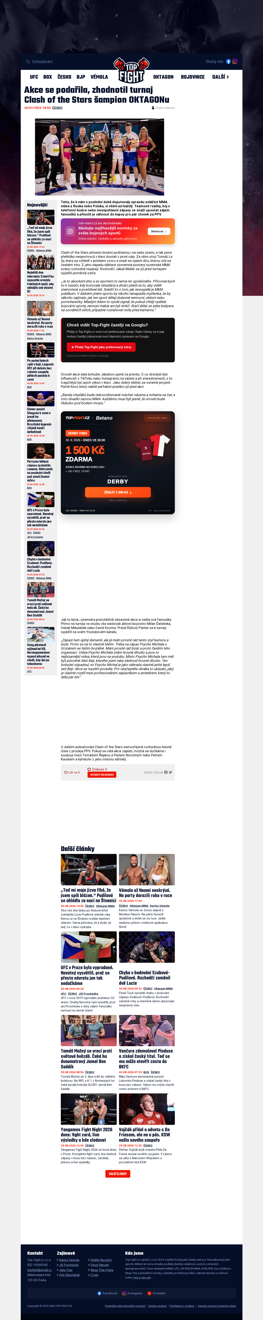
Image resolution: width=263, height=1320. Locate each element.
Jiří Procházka (88, 993)
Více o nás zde (142, 1277)
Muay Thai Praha (102, 1270)
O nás (94, 1275)
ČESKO (64, 77)
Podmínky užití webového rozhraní (125, 1305)
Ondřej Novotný (101, 1260)
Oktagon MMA (105, 906)
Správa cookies (157, 1305)
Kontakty (159, 1293)
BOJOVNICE (193, 77)
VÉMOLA (99, 77)
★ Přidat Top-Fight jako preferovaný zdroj (101, 347)
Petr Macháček (69, 1275)
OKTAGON (163, 77)
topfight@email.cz (39, 1270)
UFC (34, 77)
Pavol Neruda (100, 1265)
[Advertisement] (118, 712)
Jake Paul (65, 1270)
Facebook (110, 1293)
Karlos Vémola (160, 905)
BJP (81, 77)
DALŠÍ (218, 77)
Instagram (135, 1293)
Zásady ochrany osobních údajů (217, 1305)
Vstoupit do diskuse (102, 775)
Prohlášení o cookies (182, 1305)
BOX (47, 77)
